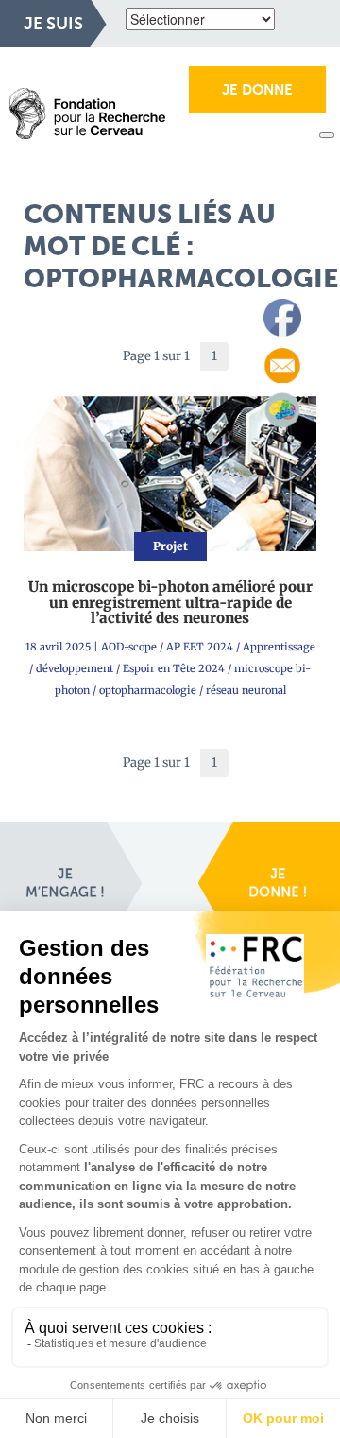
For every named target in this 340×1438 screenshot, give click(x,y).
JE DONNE (257, 89)
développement (74, 668)
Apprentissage (279, 646)
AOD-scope (129, 646)
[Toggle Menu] (326, 135)
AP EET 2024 (199, 646)
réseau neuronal (246, 690)
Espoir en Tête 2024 (174, 668)
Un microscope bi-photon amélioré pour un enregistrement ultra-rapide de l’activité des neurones (170, 602)
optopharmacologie (147, 690)
